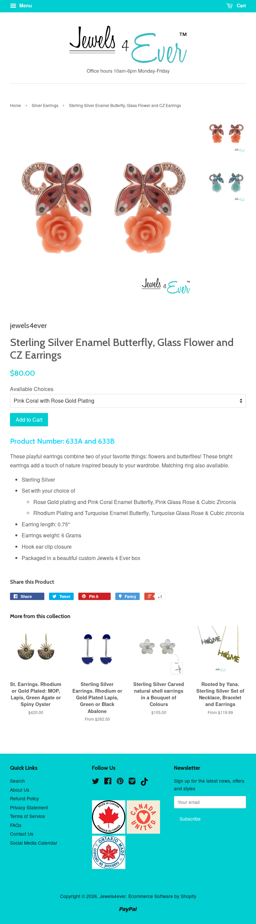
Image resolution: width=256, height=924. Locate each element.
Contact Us (21, 833)
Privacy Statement (29, 807)
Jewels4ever (113, 896)
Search (17, 780)
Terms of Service (27, 816)
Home (15, 105)
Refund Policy (24, 798)
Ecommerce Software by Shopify (162, 896)
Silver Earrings (45, 105)
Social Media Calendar (33, 842)
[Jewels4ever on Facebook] (108, 782)
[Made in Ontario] (108, 867)
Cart (240, 5)
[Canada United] (143, 831)
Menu (25, 5)
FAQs (15, 825)
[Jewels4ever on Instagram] (132, 782)
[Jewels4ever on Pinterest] (120, 782)
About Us (19, 789)
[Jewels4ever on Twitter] (95, 782)
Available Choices (31, 389)
